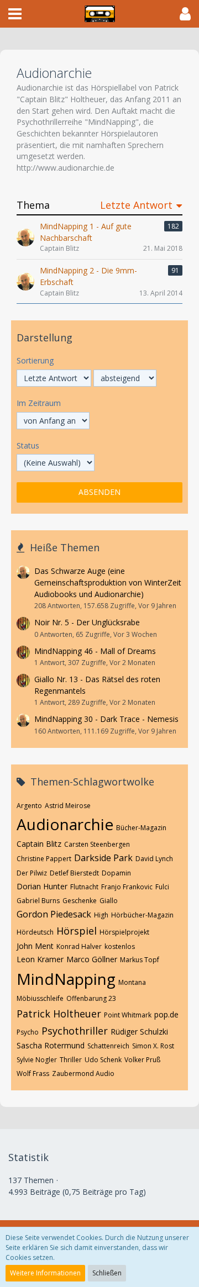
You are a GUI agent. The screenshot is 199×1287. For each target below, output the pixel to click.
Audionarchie (65, 824)
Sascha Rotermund (51, 1045)
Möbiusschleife (40, 998)
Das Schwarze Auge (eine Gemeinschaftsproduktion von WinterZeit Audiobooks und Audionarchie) (107, 582)
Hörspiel (76, 930)
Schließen (107, 1273)
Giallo (109, 900)
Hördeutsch (35, 932)
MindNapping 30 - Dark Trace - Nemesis (106, 719)
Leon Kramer (40, 959)
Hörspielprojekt (124, 932)
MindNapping (66, 978)
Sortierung (35, 360)
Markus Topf (139, 959)
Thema (33, 205)
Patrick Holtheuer (59, 1013)
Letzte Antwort (136, 205)
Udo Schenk (103, 1059)
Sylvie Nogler (37, 1059)
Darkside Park (103, 858)
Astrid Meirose (68, 805)
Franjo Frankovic (127, 887)
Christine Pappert (44, 858)
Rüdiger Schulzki (139, 1031)
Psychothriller (74, 1030)
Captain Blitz (39, 843)
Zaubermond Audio (83, 1073)
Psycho (28, 1032)
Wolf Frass (33, 1073)
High (101, 915)
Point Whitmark (127, 1015)
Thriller (71, 1059)
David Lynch (154, 858)
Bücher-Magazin (141, 827)
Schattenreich (108, 1046)
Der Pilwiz (32, 873)
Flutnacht (84, 887)
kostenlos (119, 946)
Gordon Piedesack (54, 914)
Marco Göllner (91, 959)
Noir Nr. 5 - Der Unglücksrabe (87, 622)
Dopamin (116, 873)
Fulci (162, 887)
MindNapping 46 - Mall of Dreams (95, 651)
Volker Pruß (142, 1059)
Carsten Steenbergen (97, 844)
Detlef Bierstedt (74, 873)
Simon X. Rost (153, 1046)
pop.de (166, 1014)
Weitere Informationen (45, 1273)
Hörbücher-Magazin (142, 915)
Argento (29, 805)
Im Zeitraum (39, 403)
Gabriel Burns (38, 900)
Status (28, 445)
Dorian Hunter (42, 886)
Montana (132, 982)
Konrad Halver (79, 946)
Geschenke (79, 900)
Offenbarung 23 (91, 998)
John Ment (35, 946)
